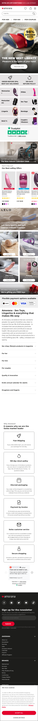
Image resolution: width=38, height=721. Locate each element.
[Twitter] (19, 602)
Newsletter (5, 642)
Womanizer (5, 664)
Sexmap (4, 644)
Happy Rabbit (6, 677)
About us (4, 640)
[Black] (2, 204)
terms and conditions (6, 628)
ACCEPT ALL (19, 713)
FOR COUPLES (30, 19)
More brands (5, 679)
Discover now (19, 67)
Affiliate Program (7, 655)
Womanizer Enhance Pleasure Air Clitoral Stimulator (7, 192)
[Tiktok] (33, 602)
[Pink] (6, 204)
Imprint (4, 652)
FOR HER (5, 19)
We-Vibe (4, 668)
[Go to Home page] (7, 8)
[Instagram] (11, 602)
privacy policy (13, 628)
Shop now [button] (9, 254)
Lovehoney (5, 675)
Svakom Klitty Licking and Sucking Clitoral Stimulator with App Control (23, 192)
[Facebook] (4, 602)
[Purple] (4, 204)
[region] (19, 703)
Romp (4, 673)
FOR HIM (16, 19)
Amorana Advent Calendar (7, 649)
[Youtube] (26, 602)
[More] (8, 204)
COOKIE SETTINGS (19, 717)
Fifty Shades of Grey (8, 670)
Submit (8, 624)
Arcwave (4, 666)
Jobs (3, 646)
